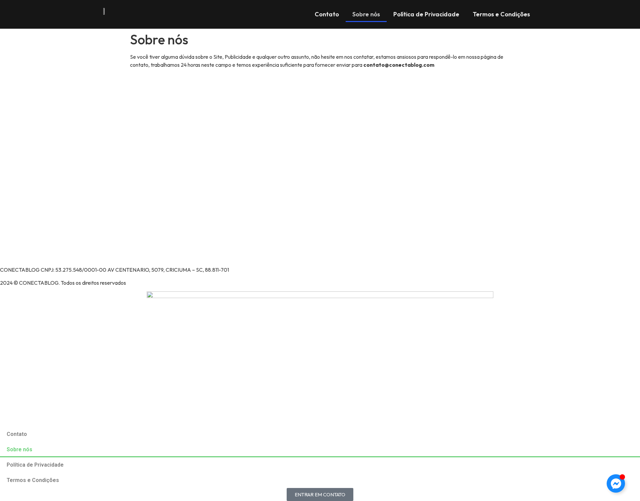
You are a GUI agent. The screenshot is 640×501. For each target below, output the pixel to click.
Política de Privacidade (426, 14)
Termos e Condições (501, 14)
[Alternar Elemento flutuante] (616, 483)
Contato (327, 14)
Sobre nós (366, 14)
